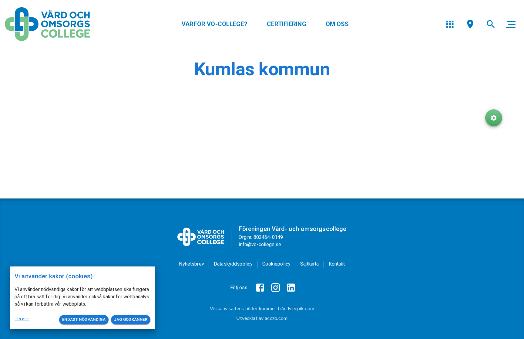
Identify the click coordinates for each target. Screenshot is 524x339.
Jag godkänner (130, 319)
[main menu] (510, 24)
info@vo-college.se (260, 244)
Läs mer (22, 319)
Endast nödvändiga (84, 319)
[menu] (450, 24)
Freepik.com (301, 308)
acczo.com (276, 318)
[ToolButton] (493, 117)
